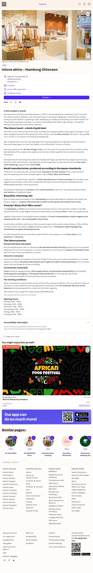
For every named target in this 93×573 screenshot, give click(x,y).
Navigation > (12, 81)
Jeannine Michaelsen (80, 475)
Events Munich (9, 502)
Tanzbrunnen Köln (56, 480)
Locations (14, 462)
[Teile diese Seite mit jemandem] (88, 14)
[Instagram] (15, 102)
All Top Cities (8, 508)
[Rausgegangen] (4, 4)
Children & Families (34, 487)
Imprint (52, 533)
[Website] (11, 102)
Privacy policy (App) (57, 540)
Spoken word (31, 505)
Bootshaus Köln (55, 497)
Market (29, 493)
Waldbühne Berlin (56, 506)
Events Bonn (8, 475)
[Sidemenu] (89, 4)
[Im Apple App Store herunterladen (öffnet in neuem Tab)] (81, 414)
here (49, 329)
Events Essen (8, 487)
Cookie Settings (55, 543)
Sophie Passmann (79, 472)
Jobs (4, 553)
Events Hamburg (10, 493)
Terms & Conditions (57, 547)
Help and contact (10, 533)
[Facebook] (20, 102)
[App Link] (76, 547)
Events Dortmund (10, 484)
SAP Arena (53, 520)
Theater (29, 502)
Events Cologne (9, 481)
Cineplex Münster (56, 517)
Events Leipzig (9, 499)
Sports (28, 472)
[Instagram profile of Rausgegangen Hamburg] (4, 560)
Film (28, 490)
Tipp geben (7, 543)
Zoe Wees (75, 478)
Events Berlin (8, 472)
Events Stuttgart (9, 505)
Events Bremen (9, 478)
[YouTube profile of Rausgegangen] (13, 560)
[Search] (80, 4)
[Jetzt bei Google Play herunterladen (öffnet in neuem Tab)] (81, 419)
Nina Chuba (76, 496)
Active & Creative (33, 496)
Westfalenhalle (55, 523)
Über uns (29, 533)
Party (28, 484)
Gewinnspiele (31, 540)
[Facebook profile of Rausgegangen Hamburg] (9, 560)
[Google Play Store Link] (85, 554)
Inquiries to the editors (9, 548)
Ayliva (74, 481)
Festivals (29, 508)
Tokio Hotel (76, 508)
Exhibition (30, 499)
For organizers (9, 536)
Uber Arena (53, 483)
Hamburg (6, 462)
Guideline (30, 543)
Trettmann (76, 502)
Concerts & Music (33, 481)
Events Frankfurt (10, 490)
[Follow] (15, 438)
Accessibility (31, 536)
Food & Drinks (32, 511)
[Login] (84, 4)
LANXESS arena (55, 514)
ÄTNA (74, 499)
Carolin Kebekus (78, 493)
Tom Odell (76, 511)
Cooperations (8, 540)
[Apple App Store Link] (76, 554)
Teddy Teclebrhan (79, 490)
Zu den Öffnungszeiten (16, 89)
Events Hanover (9, 496)
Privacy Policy (54, 536)
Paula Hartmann (78, 505)
